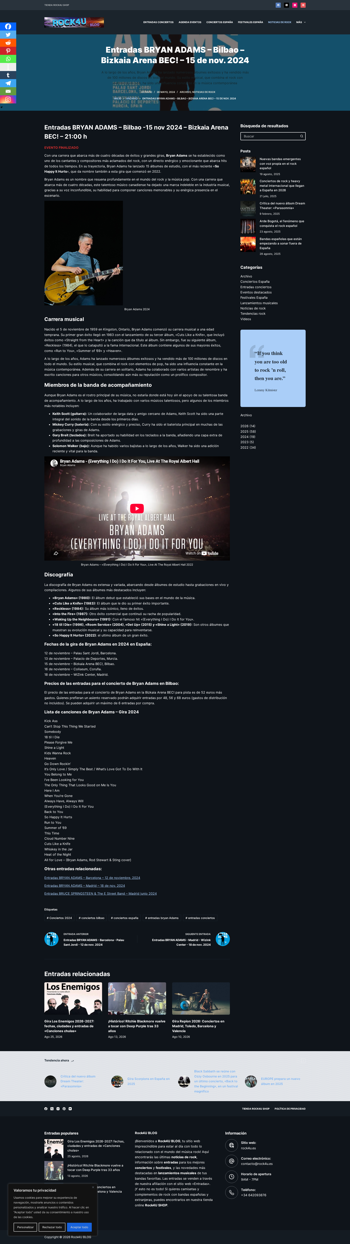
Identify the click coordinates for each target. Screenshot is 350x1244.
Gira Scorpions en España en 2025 (148, 1081)
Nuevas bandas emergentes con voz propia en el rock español (280, 163)
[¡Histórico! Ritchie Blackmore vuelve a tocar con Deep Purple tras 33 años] (137, 998)
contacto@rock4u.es (257, 1164)
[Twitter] (8, 35)
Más (299, 22)
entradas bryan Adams (162, 918)
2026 (244, 426)
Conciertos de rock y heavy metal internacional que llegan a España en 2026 (282, 185)
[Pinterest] (303, 5)
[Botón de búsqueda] (301, 136)
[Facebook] (278, 5)
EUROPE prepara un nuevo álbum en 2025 (280, 1081)
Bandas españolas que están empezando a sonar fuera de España (281, 243)
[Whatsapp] (8, 59)
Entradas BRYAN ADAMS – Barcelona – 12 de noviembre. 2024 (92, 878)
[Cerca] (93, 1187)
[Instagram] (294, 5)
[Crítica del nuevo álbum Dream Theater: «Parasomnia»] (248, 208)
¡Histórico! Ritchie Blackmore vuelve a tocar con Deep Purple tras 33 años (136, 1026)
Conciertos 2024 (59, 918)
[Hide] (1, 107)
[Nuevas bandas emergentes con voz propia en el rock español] (248, 164)
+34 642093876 (253, 1195)
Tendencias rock (253, 313)
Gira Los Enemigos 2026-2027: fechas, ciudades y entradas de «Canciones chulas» (69, 1026)
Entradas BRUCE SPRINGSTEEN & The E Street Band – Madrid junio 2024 (100, 893)
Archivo (185, 91)
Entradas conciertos (158, 22)
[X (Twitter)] (286, 5)
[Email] (8, 91)
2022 (244, 447)
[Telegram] (8, 83)
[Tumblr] (8, 75)
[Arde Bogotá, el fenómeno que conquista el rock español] (248, 226)
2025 (244, 431)
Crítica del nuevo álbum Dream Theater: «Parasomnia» (78, 1081)
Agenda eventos (190, 22)
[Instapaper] (8, 67)
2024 (244, 437)
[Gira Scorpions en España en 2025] (117, 1081)
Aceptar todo (79, 1227)
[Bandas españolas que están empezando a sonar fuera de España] (248, 244)
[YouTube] (70, 1108)
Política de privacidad (290, 1108)
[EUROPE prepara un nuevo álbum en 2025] (251, 1081)
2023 (244, 442)
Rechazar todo (52, 1227)
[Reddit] (8, 43)
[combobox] (269, 136)
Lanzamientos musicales (259, 303)
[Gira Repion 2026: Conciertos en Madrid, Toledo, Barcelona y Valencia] (201, 998)
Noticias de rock (279, 22)
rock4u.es (248, 1148)
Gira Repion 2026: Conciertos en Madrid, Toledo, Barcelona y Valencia (198, 1026)
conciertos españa (124, 918)
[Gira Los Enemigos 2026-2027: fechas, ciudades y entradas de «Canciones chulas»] (73, 998)
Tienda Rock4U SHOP (56, 5)
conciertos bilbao (91, 918)
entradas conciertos (200, 918)
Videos (245, 319)
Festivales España (250, 22)
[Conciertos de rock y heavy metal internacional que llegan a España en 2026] (248, 186)
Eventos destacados (256, 292)
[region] (52, 1210)
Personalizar (25, 1227)
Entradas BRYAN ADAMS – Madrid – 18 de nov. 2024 (84, 886)
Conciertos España (219, 22)
